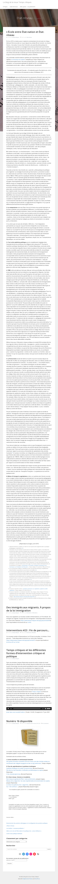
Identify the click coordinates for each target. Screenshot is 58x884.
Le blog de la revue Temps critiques (17, 2)
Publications (34, 612)
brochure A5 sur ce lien (12, 642)
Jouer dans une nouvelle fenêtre (15, 712)
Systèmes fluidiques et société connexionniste (19, 768)
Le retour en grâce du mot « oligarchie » (17, 785)
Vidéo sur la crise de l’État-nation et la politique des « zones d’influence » (23, 831)
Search (49, 849)
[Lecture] (8, 708)
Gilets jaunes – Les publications (27, 6)
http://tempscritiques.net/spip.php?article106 (24, 596)
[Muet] (45, 708)
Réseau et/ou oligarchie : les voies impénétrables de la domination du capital (27, 781)
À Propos (5, 6)
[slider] (49, 708)
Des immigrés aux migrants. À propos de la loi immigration (28, 609)
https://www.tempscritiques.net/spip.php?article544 (35, 620)
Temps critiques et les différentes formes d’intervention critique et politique (26, 653)
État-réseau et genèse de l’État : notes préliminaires (20, 779)
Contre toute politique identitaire (14, 833)
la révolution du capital (18, 59)
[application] (29, 708)
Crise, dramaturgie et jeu (13, 774)
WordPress (37, 878)
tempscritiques (15, 37)
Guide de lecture (14, 6)
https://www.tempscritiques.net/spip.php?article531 (20, 640)
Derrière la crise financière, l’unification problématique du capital (24, 770)
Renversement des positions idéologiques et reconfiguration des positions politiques (27, 823)
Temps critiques (36, 691)
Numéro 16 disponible (19, 721)
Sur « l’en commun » (12, 786)
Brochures (29, 612)
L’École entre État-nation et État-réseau (25, 33)
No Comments (45, 723)
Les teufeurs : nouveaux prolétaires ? (15, 828)
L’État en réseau (10, 825)
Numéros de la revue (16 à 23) (33, 723)
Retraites (34, 632)
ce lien (29, 622)
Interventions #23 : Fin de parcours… (27, 630)
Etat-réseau (29, 37)
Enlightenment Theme (27, 878)
